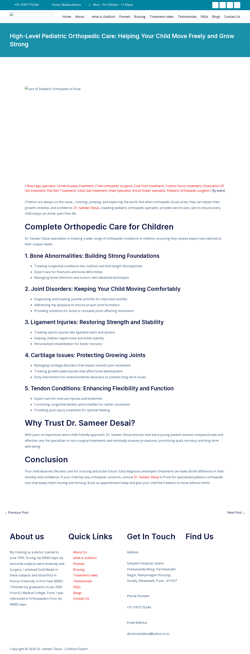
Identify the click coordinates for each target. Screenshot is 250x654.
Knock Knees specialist (148, 190)
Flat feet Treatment (61, 190)
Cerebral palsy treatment (75, 186)
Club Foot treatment (149, 186)
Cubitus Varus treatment (183, 186)
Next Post (236, 512)
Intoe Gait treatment (92, 190)
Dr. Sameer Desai (86, 208)
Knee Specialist (120, 190)
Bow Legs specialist (41, 186)
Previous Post (16, 512)
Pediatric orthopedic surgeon (188, 190)
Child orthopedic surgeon (113, 186)
